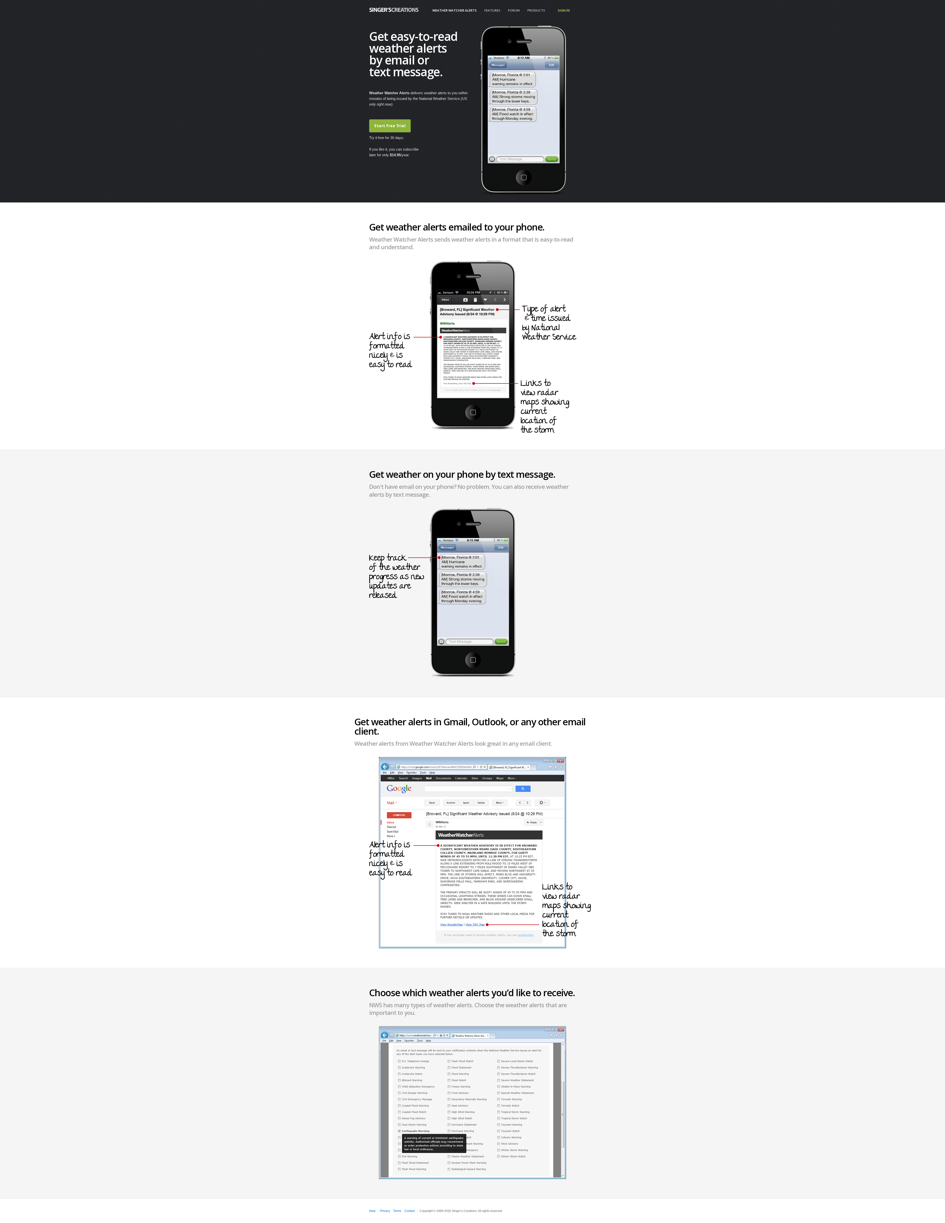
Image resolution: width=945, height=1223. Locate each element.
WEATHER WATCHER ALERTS (454, 10)
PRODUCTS (536, 10)
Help (372, 1211)
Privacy (385, 1211)
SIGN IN (564, 10)
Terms (397, 1211)
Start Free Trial (390, 126)
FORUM (514, 10)
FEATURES (492, 10)
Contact (410, 1211)
